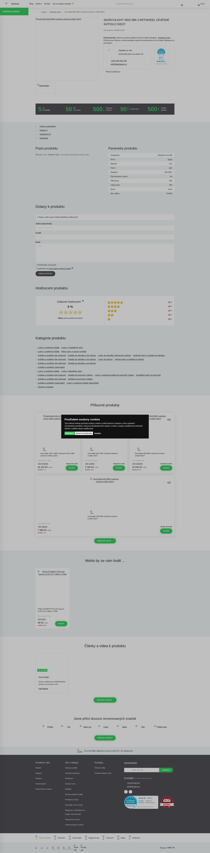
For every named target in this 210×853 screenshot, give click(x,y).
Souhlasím (70, 433)
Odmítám (97, 433)
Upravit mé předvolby (84, 433)
